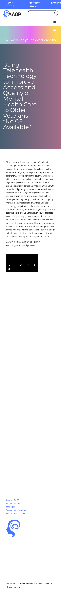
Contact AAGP (12, 500)
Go (17, 360)
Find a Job (10, 506)
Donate (56, 2)
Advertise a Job (13, 503)
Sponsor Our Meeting (16, 510)
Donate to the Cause (15, 513)
